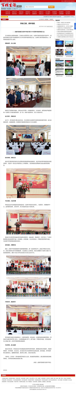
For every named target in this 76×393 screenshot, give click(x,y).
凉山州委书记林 (69, 76)
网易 (59, 378)
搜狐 (57, 378)
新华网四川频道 (12, 378)
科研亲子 (21, 13)
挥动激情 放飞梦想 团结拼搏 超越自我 (48, 16)
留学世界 (8, 13)
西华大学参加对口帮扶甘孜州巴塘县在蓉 (65, 35)
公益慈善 (54, 13)
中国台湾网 (31, 378)
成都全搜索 (48, 381)
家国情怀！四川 (59, 67)
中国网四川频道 (22, 381)
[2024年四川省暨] (69, 52)
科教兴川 (41, 12)
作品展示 (48, 13)
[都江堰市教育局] (69, 43)
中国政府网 (4, 380)
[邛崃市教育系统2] (59, 52)
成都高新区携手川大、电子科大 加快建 (65, 26)
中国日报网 (23, 378)
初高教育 (54, 12)
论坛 (62, 1)
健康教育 (34, 13)
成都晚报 (44, 381)
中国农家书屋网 (31, 380)
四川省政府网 (24, 380)
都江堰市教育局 (69, 47)
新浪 (55, 378)
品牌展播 (61, 13)
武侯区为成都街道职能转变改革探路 (64, 31)
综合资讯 (68, 13)
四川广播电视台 (29, 381)
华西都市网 (4, 381)
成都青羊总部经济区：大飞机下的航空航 (65, 29)
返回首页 (73, 1)
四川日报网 (60, 380)
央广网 (35, 378)
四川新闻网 (65, 380)
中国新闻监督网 (38, 380)
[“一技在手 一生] (59, 43)
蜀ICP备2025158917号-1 (42, 389)
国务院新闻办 (9, 380)
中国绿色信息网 (44, 380)
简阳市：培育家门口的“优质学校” (64, 22)
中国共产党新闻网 (67, 378)
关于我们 (34, 384)
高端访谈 (21, 12)
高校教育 (61, 12)
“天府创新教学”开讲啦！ (65, 16)
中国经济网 (18, 378)
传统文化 (41, 13)
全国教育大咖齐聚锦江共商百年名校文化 (65, 36)
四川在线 (70, 380)
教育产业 (28, 13)
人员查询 (65, 1)
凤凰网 (51, 378)
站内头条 (8, 12)
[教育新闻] (11, 6)
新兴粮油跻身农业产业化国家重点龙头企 (65, 33)
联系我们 (38, 384)
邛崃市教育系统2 (59, 56)
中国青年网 (16, 381)
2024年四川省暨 (69, 56)
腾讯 (62, 378)
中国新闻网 (43, 378)
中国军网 (48, 378)
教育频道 (46, 19)
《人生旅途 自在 (69, 67)
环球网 (27, 378)
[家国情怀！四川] (59, 63)
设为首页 (69, 1)
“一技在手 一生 (60, 47)
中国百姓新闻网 (10, 381)
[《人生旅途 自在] (69, 63)
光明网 (39, 378)
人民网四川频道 (5, 378)
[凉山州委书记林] (69, 71)
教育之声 (14, 12)
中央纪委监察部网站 (17, 380)
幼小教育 (48, 12)
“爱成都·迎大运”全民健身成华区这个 (64, 27)
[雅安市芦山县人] (59, 71)
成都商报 (39, 381)
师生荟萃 (34, 12)
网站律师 (42, 384)
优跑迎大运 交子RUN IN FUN (63, 24)
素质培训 (14, 13)
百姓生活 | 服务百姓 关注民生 (7, 1)
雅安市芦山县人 (59, 76)
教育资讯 (28, 12)
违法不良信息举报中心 (52, 380)
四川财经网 (35, 381)
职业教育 (68, 12)
